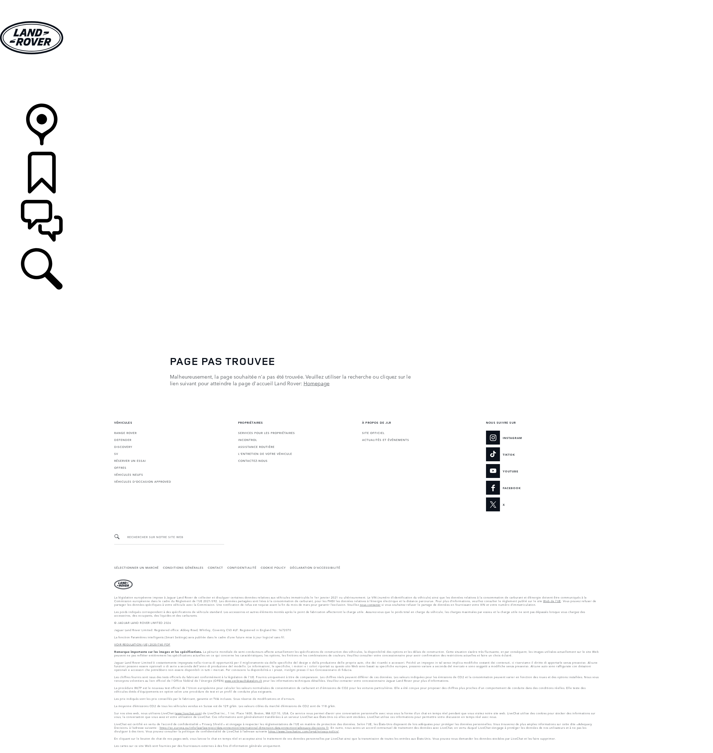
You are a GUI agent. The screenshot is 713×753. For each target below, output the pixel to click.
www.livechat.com (188, 713)
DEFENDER (122, 439)
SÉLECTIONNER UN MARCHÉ (136, 567)
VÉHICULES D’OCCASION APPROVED (142, 481)
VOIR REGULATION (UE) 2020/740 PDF (142, 644)
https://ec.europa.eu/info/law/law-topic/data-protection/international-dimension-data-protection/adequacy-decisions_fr (244, 727)
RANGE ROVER (125, 432)
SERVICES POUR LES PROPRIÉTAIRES (266, 432)
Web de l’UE (552, 601)
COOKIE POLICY (273, 567)
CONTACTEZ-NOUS (253, 460)
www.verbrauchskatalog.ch (243, 680)
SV (116, 453)
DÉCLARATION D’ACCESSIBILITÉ (315, 567)
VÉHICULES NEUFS (128, 474)
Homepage (317, 383)
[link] (356, 79)
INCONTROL (247, 439)
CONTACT (215, 567)
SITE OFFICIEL (373, 432)
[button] (356, 2)
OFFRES (120, 467)
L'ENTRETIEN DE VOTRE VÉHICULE (265, 453)
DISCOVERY (123, 446)
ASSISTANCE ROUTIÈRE (256, 446)
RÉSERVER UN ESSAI (130, 460)
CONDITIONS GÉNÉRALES (183, 567)
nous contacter (370, 604)
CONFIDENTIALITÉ (242, 567)
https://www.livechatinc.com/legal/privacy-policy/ (303, 731)
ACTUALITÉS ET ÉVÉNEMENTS (385, 439)
